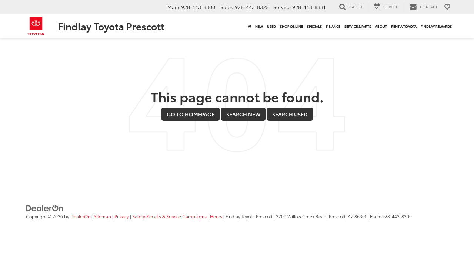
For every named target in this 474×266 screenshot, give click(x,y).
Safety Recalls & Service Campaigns (169, 216)
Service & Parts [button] (357, 26)
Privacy (121, 216)
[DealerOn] (45, 207)
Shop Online (291, 26)
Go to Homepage (190, 114)
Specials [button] (314, 26)
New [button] (259, 26)
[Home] (249, 26)
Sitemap (102, 216)
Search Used (290, 114)
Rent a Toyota (404, 26)
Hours (216, 216)
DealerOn (80, 216)
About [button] (381, 26)
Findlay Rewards (436, 26)
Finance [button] (333, 26)
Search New (243, 114)
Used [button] (271, 26)
